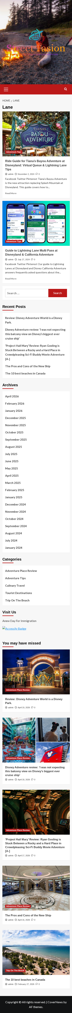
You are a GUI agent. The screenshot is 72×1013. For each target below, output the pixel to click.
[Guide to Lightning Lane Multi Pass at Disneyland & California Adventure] (36, 223)
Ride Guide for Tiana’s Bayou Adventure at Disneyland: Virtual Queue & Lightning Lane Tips (36, 165)
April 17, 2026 (24, 855)
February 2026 (14, 403)
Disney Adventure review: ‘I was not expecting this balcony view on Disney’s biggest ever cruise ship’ (35, 334)
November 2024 (15, 511)
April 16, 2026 (24, 920)
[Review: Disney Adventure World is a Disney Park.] (36, 671)
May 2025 (11, 468)
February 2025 (14, 490)
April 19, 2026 (24, 707)
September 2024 (16, 526)
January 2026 (13, 410)
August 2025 (13, 446)
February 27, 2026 (26, 984)
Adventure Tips (13, 152)
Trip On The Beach (17, 600)
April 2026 (12, 396)
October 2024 (14, 518)
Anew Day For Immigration (19, 620)
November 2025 (15, 425)
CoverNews (55, 1002)
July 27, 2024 (24, 259)
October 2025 (14, 432)
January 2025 (13, 497)
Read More (10, 193)
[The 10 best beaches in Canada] (36, 952)
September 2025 (16, 439)
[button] (6, 89)
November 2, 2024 (26, 174)
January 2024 (13, 547)
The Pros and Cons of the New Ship (27, 366)
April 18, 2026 (24, 779)
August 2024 (13, 533)
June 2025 (11, 461)
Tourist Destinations (18, 593)
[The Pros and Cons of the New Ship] (36, 888)
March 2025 (13, 482)
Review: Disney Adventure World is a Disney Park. (33, 320)
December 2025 (15, 418)
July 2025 (11, 454)
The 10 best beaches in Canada (25, 373)
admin (10, 174)
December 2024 (15, 504)
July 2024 (11, 540)
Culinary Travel (15, 585)
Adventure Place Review (21, 570)
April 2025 (12, 475)
